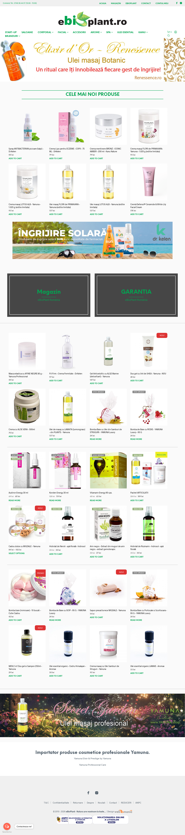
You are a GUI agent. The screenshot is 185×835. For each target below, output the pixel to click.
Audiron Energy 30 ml (18, 492)
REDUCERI (126, 802)
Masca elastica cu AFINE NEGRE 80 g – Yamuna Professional (26, 375)
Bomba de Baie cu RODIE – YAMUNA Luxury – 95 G (146, 430)
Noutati (101, 802)
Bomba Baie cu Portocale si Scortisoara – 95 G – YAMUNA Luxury (148, 611)
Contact (146, 3)
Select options (17, 553)
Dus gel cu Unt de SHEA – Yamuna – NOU (148, 373)
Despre (90, 802)
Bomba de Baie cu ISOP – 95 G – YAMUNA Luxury (67, 611)
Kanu (142, 32)
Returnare (78, 802)
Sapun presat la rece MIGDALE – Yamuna (108, 610)
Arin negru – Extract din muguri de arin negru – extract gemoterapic (107, 547)
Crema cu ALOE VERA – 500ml (22, 429)
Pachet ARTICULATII (139, 492)
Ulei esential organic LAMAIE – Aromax (147, 666)
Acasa (102, 3)
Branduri (11, 36)
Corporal (44, 32)
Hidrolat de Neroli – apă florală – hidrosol (67, 546)
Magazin (116, 3)
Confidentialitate (61, 802)
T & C (46, 802)
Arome (95, 32)
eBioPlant (131, 3)
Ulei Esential (125, 32)
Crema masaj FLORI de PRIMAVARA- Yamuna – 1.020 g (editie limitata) (146, 150)
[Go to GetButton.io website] (7, 832)
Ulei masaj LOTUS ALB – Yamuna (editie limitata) (107, 205)
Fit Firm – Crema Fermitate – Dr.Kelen (65, 373)
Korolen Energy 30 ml (58, 492)
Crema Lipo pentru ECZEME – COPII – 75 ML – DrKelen (67, 150)
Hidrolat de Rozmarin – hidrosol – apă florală (146, 547)
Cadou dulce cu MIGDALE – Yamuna (24, 546)
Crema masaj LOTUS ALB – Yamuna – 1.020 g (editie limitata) (25, 205)
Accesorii (79, 32)
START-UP (11, 32)
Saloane (27, 32)
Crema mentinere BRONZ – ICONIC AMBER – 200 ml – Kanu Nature (105, 150)
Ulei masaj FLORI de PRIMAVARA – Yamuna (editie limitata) (64, 205)
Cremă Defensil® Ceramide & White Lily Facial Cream (148, 205)
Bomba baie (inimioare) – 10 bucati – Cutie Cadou (25, 611)
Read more (96, 439)
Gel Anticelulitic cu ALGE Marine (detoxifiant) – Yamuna (104, 375)
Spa (108, 32)
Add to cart (15, 159)
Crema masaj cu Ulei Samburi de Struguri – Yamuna (104, 667)
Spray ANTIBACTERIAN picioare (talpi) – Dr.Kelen (26, 150)
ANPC (138, 802)
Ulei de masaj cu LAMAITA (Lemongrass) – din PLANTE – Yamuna (67, 430)
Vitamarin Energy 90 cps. (101, 492)
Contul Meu (162, 3)
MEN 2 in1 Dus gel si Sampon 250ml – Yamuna (25, 667)
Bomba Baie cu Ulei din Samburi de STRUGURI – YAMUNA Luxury (106, 430)
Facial (62, 32)
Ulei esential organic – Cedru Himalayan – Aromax (67, 667)
